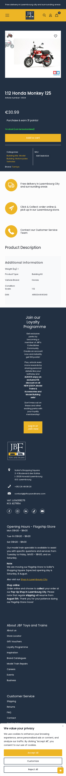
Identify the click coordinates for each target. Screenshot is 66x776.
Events (10, 674)
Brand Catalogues (16, 658)
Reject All (33, 769)
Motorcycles (21, 158)
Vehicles (11, 161)
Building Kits (12, 155)
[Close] (63, 726)
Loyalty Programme (17, 647)
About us (11, 630)
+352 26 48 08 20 (23, 486)
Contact (11, 717)
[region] (33, 749)
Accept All (33, 752)
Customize (33, 761)
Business (11, 680)
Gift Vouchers (14, 641)
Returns (11, 706)
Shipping (11, 701)
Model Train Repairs (17, 663)
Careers (11, 669)
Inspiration (12, 652)
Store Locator (14, 636)
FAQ (9, 712)
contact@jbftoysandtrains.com (30, 493)
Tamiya (15, 166)
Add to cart (33, 138)
